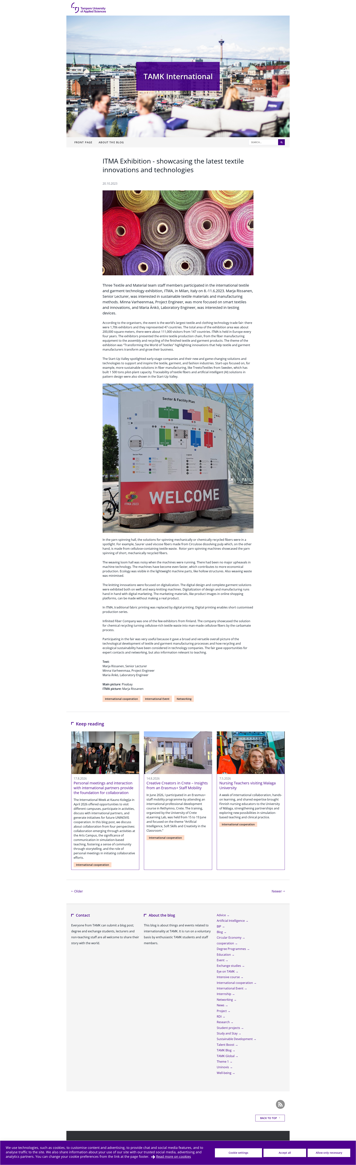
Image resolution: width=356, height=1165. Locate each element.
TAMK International (178, 76)
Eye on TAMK (226, 971)
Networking (184, 699)
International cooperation (121, 699)
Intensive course (228, 977)
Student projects (229, 1028)
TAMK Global (226, 1056)
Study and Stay (227, 1033)
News (221, 1005)
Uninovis (223, 1067)
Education (224, 955)
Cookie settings (238, 1152)
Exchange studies (229, 966)
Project (222, 1011)
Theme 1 (223, 1062)
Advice (222, 915)
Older (78, 891)
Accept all (285, 1152)
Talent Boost (226, 1045)
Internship (224, 994)
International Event (157, 699)
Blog (220, 932)
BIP (219, 926)
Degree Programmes (232, 949)
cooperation (226, 943)
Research (223, 1022)
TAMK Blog (224, 1050)
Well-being (224, 1073)
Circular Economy (229, 937)
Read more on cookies (173, 1156)
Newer (278, 891)
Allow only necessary (329, 1152)
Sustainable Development (235, 1039)
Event (221, 960)
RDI (219, 1016)
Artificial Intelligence (231, 921)
